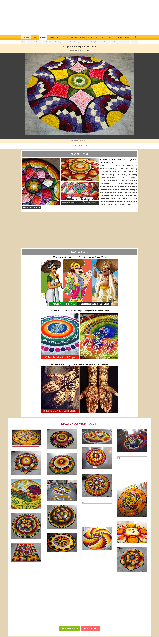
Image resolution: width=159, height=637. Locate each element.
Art (58, 37)
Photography (72, 37)
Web (45, 42)
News (127, 37)
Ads (51, 42)
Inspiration (125, 42)
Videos (102, 37)
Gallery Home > (90, 628)
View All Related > (70, 628)
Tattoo (106, 42)
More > (134, 42)
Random (31, 42)
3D (63, 37)
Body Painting (96, 42)
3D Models (67, 42)
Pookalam (85, 50)
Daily (35, 37)
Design (51, 37)
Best (23, 42)
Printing (58, 42)
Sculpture (115, 42)
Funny (82, 37)
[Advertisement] (79, 17)
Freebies (111, 37)
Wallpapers (92, 37)
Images (43, 37)
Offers (119, 37)
